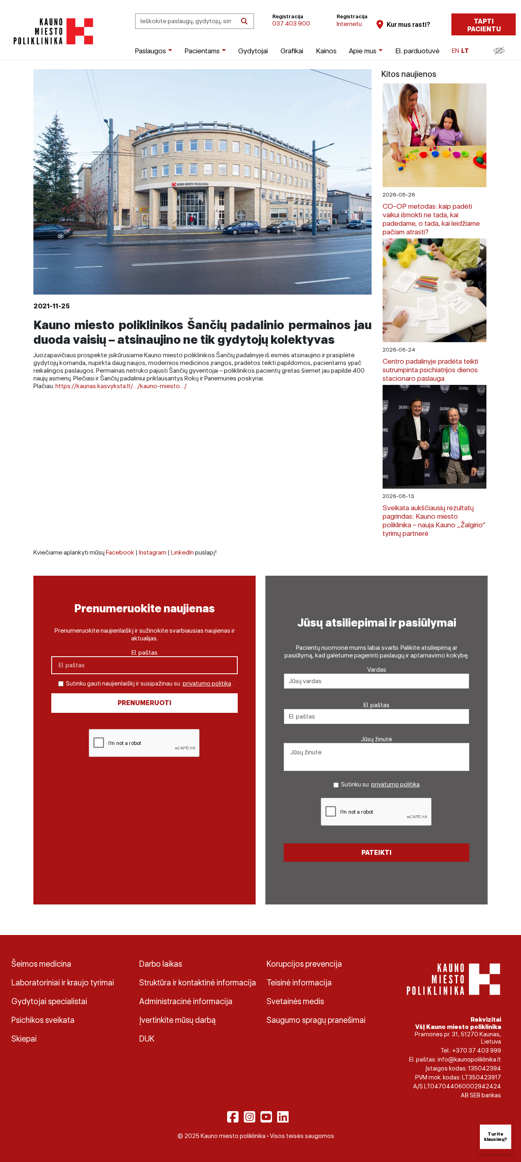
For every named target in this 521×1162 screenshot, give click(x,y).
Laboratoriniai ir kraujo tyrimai (62, 982)
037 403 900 (291, 23)
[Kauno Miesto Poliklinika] (52, 31)
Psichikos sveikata (42, 1020)
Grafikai (291, 50)
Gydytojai (253, 50)
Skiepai (24, 1039)
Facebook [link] (120, 552)
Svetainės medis (295, 1001)
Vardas (376, 669)
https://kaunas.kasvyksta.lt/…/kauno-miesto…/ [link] (121, 386)
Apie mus (363, 50)
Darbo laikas (160, 964)
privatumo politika (207, 683)
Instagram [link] (152, 552)
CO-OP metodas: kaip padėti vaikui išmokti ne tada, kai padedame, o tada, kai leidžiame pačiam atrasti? (431, 219)
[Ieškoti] (244, 21)
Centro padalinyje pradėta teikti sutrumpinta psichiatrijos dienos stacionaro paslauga (430, 369)
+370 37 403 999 (476, 1050)
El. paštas (144, 652)
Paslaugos (150, 50)
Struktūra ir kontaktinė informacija (197, 982)
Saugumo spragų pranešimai (316, 1020)
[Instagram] (249, 1116)
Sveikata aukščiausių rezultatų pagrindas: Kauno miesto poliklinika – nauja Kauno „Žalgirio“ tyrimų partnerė (434, 520)
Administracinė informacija (185, 1001)
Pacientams (202, 50)
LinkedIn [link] (182, 552)
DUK (147, 1039)
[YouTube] (266, 1116)
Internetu (349, 24)
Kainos (326, 50)
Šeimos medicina (41, 964)
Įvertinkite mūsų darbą (177, 1020)
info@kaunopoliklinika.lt (469, 1059)
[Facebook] (233, 1116)
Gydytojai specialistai (49, 1001)
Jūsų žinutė (376, 739)
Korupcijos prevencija (304, 964)
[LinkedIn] (283, 1116)
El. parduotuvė (417, 50)
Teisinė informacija (299, 982)
